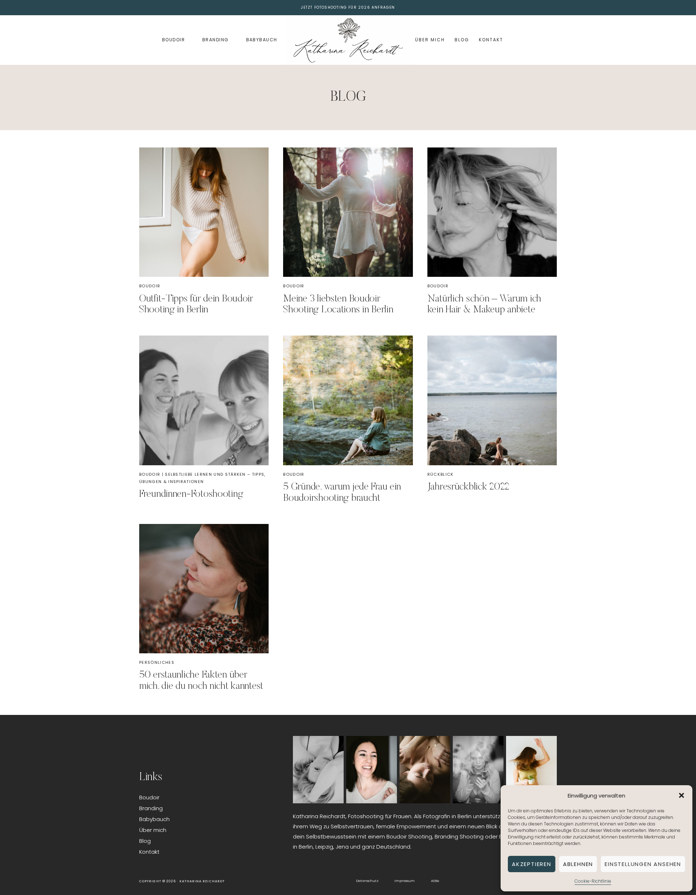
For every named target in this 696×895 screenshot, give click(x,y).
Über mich (429, 40)
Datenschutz (367, 881)
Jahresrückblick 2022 (468, 487)
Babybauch (261, 40)
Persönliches (156, 662)
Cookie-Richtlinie (593, 881)
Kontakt (491, 40)
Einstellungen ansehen (643, 864)
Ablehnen (578, 864)
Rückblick (440, 474)
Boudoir (173, 40)
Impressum (404, 881)
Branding (215, 40)
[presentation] (204, 212)
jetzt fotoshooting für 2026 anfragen (348, 7)
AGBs (435, 881)
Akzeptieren (531, 864)
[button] (681, 795)
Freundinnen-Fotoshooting (191, 494)
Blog (462, 40)
